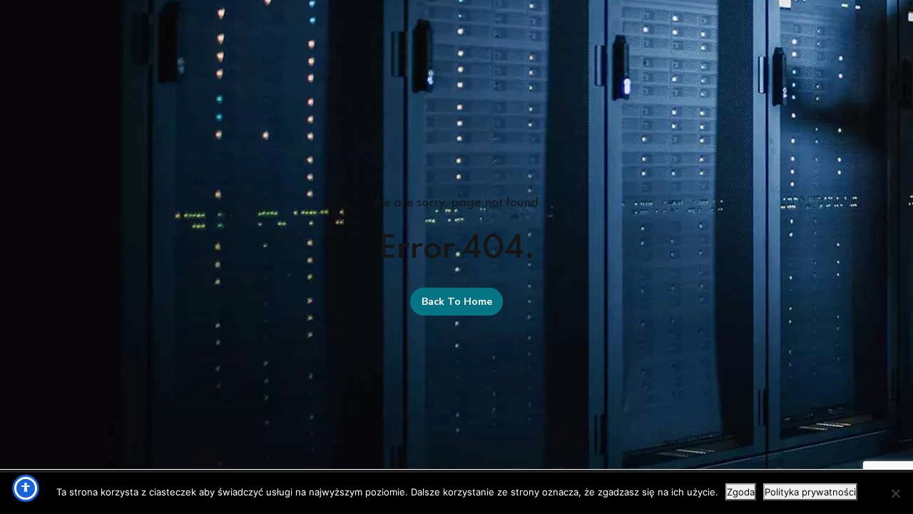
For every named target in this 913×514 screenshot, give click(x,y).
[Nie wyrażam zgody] (895, 493)
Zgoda (741, 492)
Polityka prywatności (810, 492)
